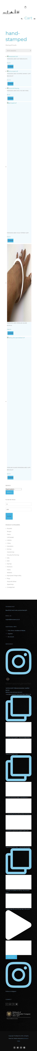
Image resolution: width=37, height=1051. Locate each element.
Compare (10, 66)
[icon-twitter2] (10, 1004)
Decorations (10, 546)
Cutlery (9, 543)
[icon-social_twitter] (18, 1047)
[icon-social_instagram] (24, 1047)
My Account (11, 636)
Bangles (9, 531)
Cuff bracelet (10, 537)
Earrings (9, 549)
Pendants (9, 572)
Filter (9, 516)
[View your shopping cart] (25, 7)
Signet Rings (10, 584)
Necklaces (9, 566)
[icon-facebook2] (7, 1004)
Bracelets (9, 528)
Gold (8, 561)
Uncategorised (11, 587)
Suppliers (10, 633)
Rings (8, 578)
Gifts (8, 558)
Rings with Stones (11, 581)
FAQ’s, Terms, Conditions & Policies (16, 630)
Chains (8, 534)
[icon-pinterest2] (13, 1004)
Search (9, 492)
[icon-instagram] (17, 1004)
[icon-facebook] (15, 1047)
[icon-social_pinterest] (21, 1047)
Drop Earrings (10, 552)
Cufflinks (9, 540)
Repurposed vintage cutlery (14, 575)
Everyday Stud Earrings (13, 555)
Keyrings (9, 563)
